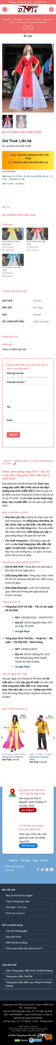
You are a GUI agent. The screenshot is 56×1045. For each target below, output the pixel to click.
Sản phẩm (18, 19)
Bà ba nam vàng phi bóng (39, 758)
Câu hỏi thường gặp (16, 930)
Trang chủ (6, 19)
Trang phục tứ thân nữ (12, 757)
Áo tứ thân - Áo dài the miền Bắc (32, 22)
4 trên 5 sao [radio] (29, 377)
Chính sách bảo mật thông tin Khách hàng (28, 1028)
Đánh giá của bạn (15, 373)
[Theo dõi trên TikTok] (42, 869)
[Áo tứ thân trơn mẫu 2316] (13, 260)
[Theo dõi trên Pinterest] (47, 869)
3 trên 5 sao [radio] (20, 377)
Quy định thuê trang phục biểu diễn (28, 1030)
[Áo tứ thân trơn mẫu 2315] (37, 234)
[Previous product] (31, 27)
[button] (4, 9)
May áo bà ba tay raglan (19, 895)
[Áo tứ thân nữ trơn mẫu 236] (13, 234)
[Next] (49, 78)
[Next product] (25, 27)
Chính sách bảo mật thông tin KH (24, 948)
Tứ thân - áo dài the (16, 183)
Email (9, 420)
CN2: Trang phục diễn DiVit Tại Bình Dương (29, 970)
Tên (8, 407)
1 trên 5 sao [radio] (7, 377)
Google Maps (22, 631)
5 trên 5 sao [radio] (41, 377)
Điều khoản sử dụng (16, 942)
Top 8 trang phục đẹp (17, 901)
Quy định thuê (13, 936)
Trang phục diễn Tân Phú (19, 976)
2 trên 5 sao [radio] (12, 377)
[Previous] (6, 78)
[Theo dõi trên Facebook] (37, 869)
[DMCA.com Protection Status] (21, 1040)
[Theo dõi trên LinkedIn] (51, 869)
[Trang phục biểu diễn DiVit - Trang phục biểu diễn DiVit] (28, 9)
